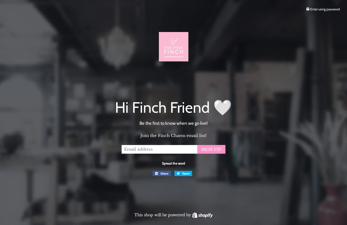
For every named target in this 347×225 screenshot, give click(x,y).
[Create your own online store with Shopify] (202, 215)
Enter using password (324, 9)
